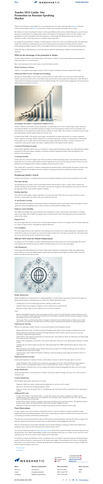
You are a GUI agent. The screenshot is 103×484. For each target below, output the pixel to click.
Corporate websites (38, 472)
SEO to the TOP (62, 472)
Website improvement (38, 474)
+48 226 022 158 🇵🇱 (75, 458)
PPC (80, 472)
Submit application (82, 2)
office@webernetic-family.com (75, 460)
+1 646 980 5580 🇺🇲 (75, 456)
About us (17, 469)
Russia (75, 26)
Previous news (20, 448)
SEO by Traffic (61, 469)
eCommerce (35, 469)
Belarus (34, 28)
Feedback (18, 474)
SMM (80, 469)
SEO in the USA (62, 474)
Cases (17, 472)
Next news (19, 450)
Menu (16, 2)
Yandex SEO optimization (43, 430)
